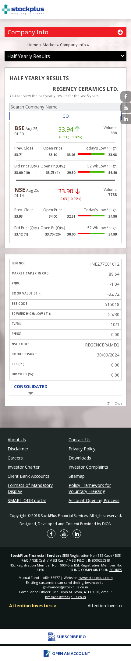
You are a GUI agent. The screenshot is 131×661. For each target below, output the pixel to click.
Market (49, 44)
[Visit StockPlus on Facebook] (125, 96)
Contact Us (79, 439)
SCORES (115, 569)
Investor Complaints (88, 467)
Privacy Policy (82, 449)
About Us (17, 439)
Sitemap (77, 476)
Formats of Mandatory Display (30, 488)
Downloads (80, 458)
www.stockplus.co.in (96, 577)
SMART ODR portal (27, 500)
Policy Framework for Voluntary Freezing (90, 488)
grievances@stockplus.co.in (65, 587)
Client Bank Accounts (28, 476)
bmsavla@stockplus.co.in (65, 596)
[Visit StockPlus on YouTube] (125, 107)
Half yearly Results (107, 44)
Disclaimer (18, 449)
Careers (15, 458)
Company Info (73, 44)
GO (65, 116)
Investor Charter (24, 467)
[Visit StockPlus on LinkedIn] (125, 119)
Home (32, 44)
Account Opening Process (94, 500)
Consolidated (31, 386)
